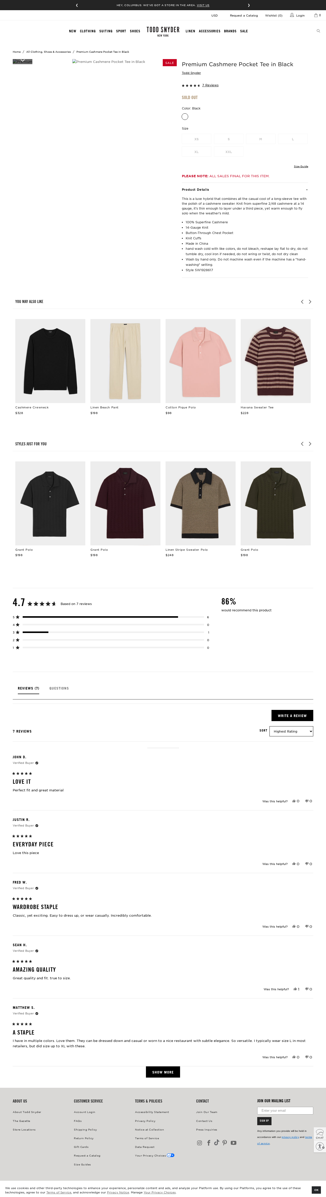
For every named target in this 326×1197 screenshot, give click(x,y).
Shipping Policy (85, 1129)
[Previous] (302, 301)
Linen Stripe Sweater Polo (201, 503)
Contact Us (204, 1120)
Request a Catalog (244, 15)
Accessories (210, 31)
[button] (245, 85)
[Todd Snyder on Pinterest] (224, 1143)
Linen (190, 31)
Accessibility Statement (152, 1111)
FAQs (78, 1120)
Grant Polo (50, 503)
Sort (263, 730)
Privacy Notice (118, 1192)
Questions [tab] (59, 690)
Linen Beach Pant (125, 361)
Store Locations (24, 1129)
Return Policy (84, 1138)
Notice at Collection (149, 1129)
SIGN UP (264, 1121)
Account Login (85, 1111)
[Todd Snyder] (163, 32)
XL (196, 152)
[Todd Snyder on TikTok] (216, 1142)
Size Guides (82, 1164)
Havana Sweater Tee (276, 361)
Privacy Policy (145, 1120)
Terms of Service (58, 1192)
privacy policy (290, 1137)
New (72, 31)
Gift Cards (81, 1146)
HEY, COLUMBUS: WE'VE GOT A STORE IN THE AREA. (163, 5)
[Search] (318, 31)
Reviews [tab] (28, 690)
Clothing (88, 31)
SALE (244, 31)
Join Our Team (207, 1111)
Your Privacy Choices (160, 1192)
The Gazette (21, 1120)
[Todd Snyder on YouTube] (234, 1143)
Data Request (144, 1146)
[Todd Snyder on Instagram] (200, 1143)
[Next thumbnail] (22, 60)
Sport (121, 31)
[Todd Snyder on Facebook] (209, 1143)
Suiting (106, 31)
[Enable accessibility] (320, 1146)
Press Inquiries (206, 1129)
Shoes (135, 31)
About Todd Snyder (27, 1111)
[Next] (309, 301)
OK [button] (316, 1189)
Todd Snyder (191, 72)
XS (196, 139)
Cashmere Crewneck (50, 361)
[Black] (185, 117)
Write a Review (295, 717)
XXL (228, 152)
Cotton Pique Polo (201, 361)
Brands (230, 31)
